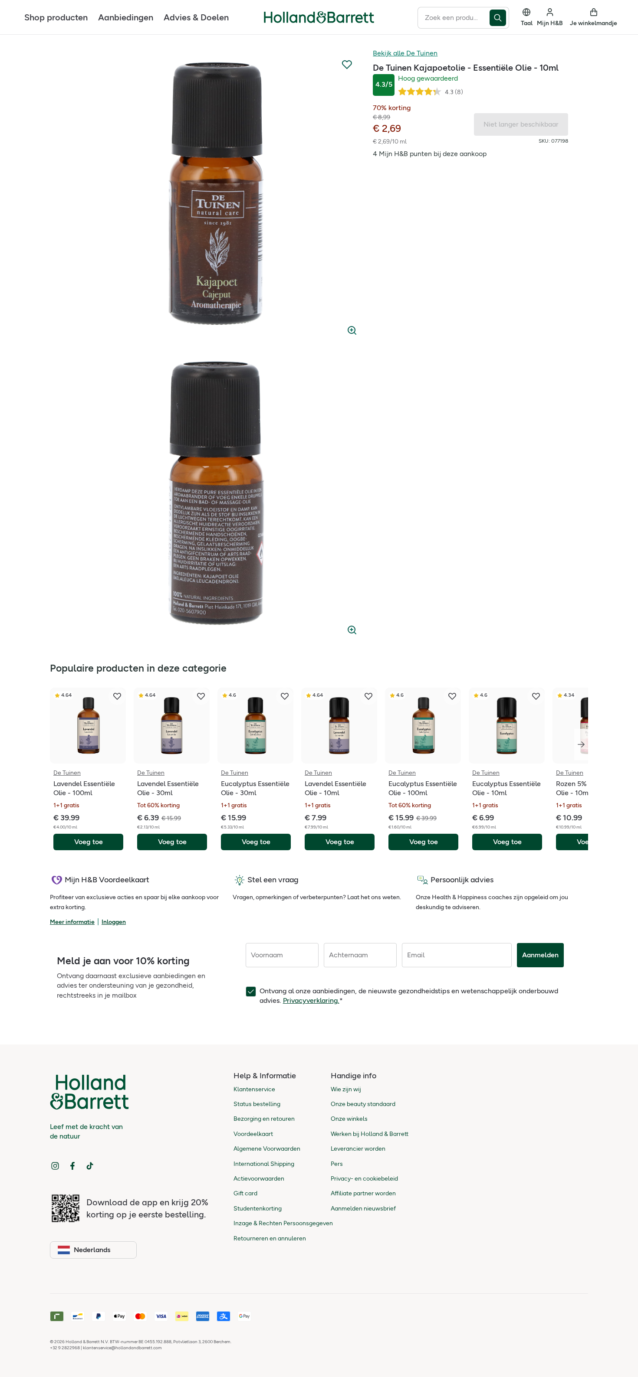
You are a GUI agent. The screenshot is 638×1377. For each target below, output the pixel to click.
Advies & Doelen (196, 17)
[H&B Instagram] (55, 1166)
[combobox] (454, 18)
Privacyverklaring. (311, 1000)
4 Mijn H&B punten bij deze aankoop (430, 154)
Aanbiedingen (125, 17)
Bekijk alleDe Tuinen (405, 53)
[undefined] (216, 194)
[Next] (581, 744)
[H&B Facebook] (72, 1166)
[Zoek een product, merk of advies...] (499, 18)
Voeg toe (88, 842)
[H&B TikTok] (90, 1166)
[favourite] (117, 696)
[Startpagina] (319, 17)
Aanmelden (540, 955)
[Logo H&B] (319, 21)
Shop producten (56, 17)
